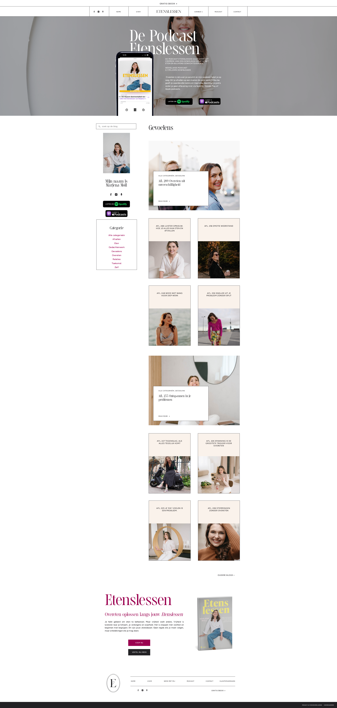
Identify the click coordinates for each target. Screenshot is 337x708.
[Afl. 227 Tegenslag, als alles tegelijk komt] (169, 474)
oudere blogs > (226, 575)
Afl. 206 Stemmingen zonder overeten (219, 509)
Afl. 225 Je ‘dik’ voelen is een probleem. (169, 509)
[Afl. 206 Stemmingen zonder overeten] (219, 541)
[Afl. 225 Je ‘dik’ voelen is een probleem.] (169, 541)
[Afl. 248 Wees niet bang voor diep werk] (169, 326)
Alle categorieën (116, 235)
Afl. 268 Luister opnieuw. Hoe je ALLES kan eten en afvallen (169, 228)
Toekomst (117, 263)
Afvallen (117, 239)
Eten (116, 243)
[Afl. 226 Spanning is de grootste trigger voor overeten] (219, 474)
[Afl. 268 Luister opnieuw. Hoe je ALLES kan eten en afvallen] (169, 259)
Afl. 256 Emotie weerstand (218, 226)
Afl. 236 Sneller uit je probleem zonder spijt (218, 294)
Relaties (117, 259)
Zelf (117, 267)
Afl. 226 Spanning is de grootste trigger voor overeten (219, 443)
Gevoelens (116, 251)
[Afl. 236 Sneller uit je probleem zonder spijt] (219, 326)
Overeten (116, 255)
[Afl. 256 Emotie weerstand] (219, 259)
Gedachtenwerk (117, 247)
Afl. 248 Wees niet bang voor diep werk (170, 294)
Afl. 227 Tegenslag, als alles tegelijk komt (169, 442)
